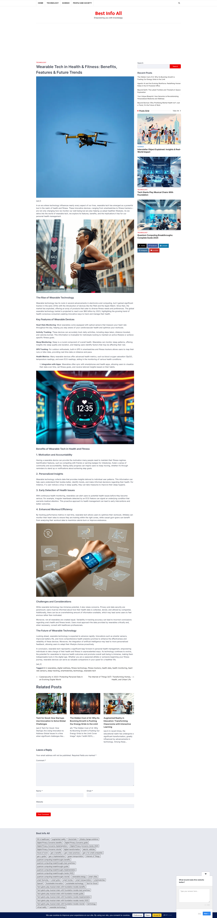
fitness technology (79, 668)
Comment (41, 760)
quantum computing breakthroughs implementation (56, 870)
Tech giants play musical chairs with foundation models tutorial (60, 904)
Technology (53, 3)
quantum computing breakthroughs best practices (56, 863)
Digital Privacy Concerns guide (76, 843)
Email (90, 791)
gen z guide (41, 856)
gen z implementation (57, 856)
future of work (42, 853)
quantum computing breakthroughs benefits (53, 860)
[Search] (179, 3)
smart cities (93, 877)
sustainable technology (74, 883)
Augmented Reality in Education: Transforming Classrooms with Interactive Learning (117, 722)
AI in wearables (49, 668)
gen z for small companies (93, 853)
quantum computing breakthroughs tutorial (53, 877)
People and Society (82, 3)
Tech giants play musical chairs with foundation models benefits (61, 887)
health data (106, 668)
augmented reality (59, 839)
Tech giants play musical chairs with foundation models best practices (63, 890)
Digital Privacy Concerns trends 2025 (84, 846)
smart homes (68, 880)
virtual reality (42, 907)
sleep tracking (54, 671)
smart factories (42, 880)
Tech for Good (91, 883)
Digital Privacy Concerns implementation (52, 846)
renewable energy (79, 877)
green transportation (75, 856)
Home (40, 3)
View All (176, 111)
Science (66, 3)
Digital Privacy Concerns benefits (49, 843)
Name (39, 791)
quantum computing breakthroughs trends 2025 (55, 873)
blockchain (72, 839)
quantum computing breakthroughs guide (52, 866)
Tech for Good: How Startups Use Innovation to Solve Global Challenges (51, 721)
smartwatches (66, 671)
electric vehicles (89, 849)
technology (78, 671)
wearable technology (57, 907)
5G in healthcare (43, 839)
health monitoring (119, 668)
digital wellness (63, 668)
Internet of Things (93, 856)
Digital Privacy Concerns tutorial (49, 849)
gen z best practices (72, 853)
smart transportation (83, 880)
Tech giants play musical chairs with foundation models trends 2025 (62, 900)
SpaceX (40, 883)
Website (39, 802)
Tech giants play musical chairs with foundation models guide (60, 893)
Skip (199, 913)
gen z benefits (56, 853)
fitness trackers (94, 668)
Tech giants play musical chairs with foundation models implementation (64, 897)
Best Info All (108, 13)
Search (140, 63)
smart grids (55, 880)
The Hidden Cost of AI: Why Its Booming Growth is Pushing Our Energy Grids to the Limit (84, 721)
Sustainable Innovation (54, 883)
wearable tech (90, 671)
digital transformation (72, 849)
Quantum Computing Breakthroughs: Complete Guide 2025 (155, 236)
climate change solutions (89, 839)
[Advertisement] (108, 40)
